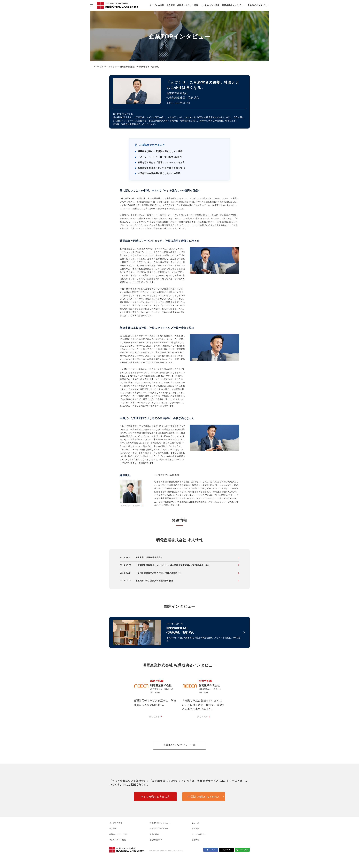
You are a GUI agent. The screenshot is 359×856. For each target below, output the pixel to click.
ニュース (195, 823)
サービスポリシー (199, 834)
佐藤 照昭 (174, 475)
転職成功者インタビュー (233, 5)
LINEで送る (244, 850)
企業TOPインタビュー (258, 5)
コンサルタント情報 (210, 5)
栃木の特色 (154, 834)
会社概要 (195, 829)
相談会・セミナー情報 (187, 5)
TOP (96, 67)
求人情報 (170, 5)
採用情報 (195, 840)
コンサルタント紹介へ (130, 505)
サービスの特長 (156, 5)
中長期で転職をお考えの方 (204, 796)
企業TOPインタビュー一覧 (179, 745)
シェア (212, 850)
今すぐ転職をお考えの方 (155, 796)
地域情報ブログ (156, 840)
